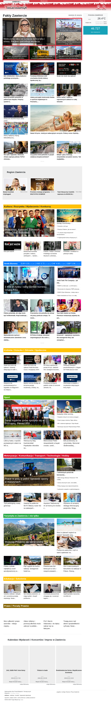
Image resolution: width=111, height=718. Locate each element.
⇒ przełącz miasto (14, 693)
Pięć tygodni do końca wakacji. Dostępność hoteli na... (31, 568)
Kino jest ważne (12, 250)
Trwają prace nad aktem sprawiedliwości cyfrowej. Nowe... (71, 623)
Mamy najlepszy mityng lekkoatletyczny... (15, 136)
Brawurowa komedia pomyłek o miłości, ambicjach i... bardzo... (32, 253)
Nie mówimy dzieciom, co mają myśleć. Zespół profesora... (32, 595)
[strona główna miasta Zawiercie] (15, 6)
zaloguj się (102, 1)
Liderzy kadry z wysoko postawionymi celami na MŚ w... (12, 443)
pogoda (59, 692)
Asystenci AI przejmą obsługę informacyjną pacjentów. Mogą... (71, 505)
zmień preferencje (22, 697)
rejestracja (28, 695)
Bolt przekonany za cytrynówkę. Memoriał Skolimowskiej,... (71, 443)
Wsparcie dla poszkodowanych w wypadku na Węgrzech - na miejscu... (12, 385)
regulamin (7, 697)
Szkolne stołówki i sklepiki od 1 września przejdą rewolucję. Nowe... (12, 595)
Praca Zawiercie (75, 692)
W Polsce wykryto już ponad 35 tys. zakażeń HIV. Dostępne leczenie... (52, 366)
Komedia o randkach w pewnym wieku (72, 251)
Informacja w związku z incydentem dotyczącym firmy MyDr (72, 384)
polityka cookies (13, 697)
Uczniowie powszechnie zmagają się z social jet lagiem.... (52, 595)
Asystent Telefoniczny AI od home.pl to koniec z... (52, 505)
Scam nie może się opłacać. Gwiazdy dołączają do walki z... (12, 366)
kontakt (17, 695)
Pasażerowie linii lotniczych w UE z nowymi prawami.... (51, 568)
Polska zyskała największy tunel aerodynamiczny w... (11, 568)
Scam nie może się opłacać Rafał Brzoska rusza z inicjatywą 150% (32, 366)
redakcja (12, 695)
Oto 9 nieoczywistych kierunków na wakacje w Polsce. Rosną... (72, 568)
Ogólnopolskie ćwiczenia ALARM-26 (72, 594)
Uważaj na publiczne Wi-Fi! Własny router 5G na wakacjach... (32, 505)
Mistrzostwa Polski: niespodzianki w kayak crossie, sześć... (52, 443)
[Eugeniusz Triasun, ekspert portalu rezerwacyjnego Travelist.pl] (29, 532)
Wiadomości (44, 1)
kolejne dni (88, 22)
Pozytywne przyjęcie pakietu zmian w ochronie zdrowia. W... (52, 384)
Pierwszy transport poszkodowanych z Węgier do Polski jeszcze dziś (72, 366)
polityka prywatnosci (30, 697)
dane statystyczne (95, 32)
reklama (7, 695)
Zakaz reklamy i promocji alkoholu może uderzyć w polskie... (32, 623)
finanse (68, 692)
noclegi (63, 692)
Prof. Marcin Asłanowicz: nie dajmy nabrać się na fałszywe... (51, 624)
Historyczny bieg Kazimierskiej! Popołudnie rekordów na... (31, 444)
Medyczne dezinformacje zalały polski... (15, 119)
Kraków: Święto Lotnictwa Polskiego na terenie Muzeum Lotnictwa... (52, 253)
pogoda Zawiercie (95, 15)
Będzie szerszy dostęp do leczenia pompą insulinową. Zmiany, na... (32, 384)
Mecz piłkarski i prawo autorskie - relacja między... (12, 623)
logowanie (22, 695)
